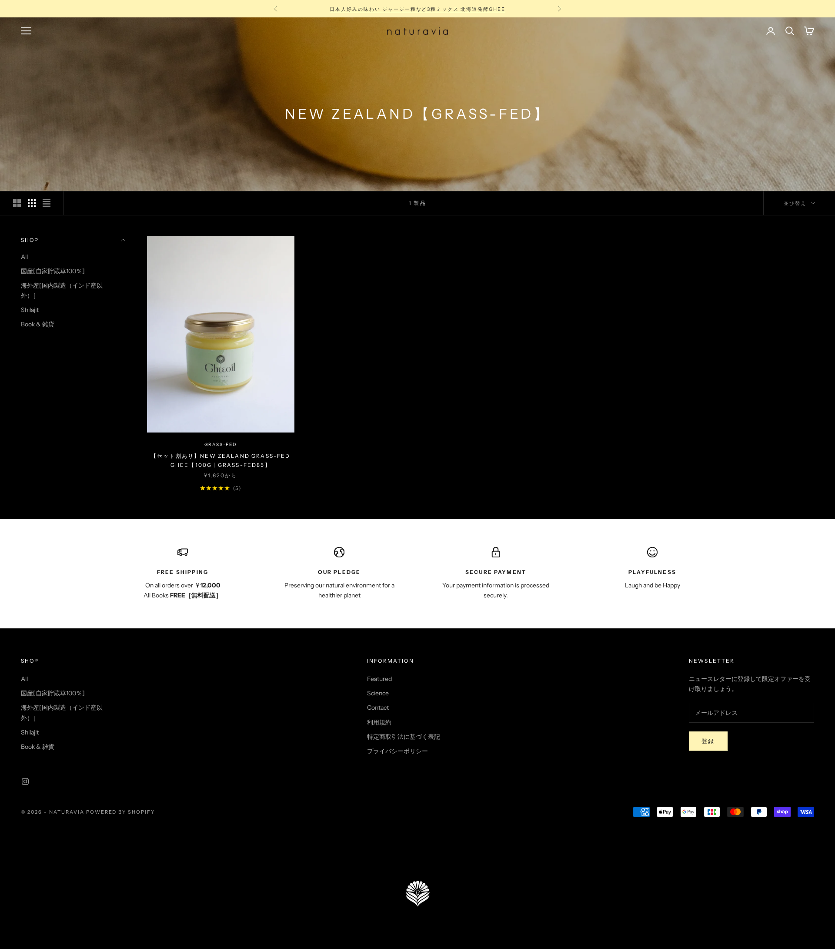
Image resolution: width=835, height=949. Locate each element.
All (24, 257)
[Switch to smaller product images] (32, 203)
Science (378, 693)
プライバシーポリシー (397, 751)
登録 (708, 741)
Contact (378, 707)
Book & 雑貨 (37, 324)
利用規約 (379, 722)
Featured (379, 679)
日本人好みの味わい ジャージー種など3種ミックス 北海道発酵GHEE (417, 9)
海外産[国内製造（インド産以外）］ (62, 290)
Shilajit (30, 310)
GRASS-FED (220, 444)
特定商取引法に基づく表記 (403, 737)
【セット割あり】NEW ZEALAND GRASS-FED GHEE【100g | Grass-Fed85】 (221, 460)
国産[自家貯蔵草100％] (53, 271)
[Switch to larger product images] (17, 203)
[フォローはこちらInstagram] (25, 781)
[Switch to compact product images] (46, 203)
